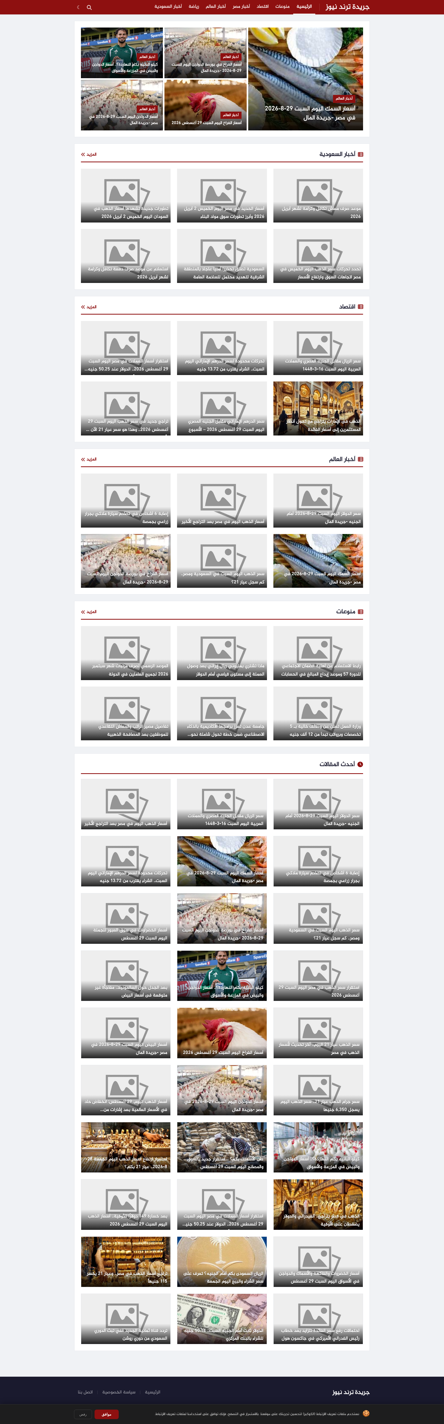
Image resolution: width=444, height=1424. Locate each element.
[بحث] (89, 7)
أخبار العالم (216, 7)
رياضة (194, 7)
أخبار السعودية (168, 7)
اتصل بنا (85, 1392)
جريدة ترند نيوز (348, 7)
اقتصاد (263, 7)
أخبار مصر (241, 7)
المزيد (92, 154)
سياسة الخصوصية (118, 1392)
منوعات (282, 7)
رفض (83, 1414)
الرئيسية (304, 7)
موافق (107, 1414)
